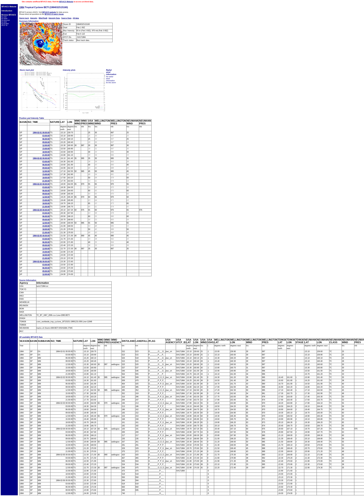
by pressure (5, 20)
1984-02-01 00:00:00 (41, 133)
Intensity (33, 18)
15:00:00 (45, 149)
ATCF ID (4, 25)
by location (5, 23)
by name (4, 18)
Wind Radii (43, 18)
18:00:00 (45, 152)
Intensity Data (54, 18)
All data (76, 18)
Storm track (24, 18)
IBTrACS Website (66, 2)
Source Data (66, 18)
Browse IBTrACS (8, 15)
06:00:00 (45, 139)
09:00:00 (45, 142)
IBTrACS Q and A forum (54, 14)
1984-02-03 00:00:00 (41, 184)
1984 (21, 7)
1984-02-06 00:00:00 (41, 262)
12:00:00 (45, 145)
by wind (4, 22)
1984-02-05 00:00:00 (41, 236)
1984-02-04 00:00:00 (41, 210)
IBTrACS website (49, 12)
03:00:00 (45, 136)
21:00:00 (45, 155)
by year (4, 17)
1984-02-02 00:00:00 (41, 158)
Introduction (6, 11)
